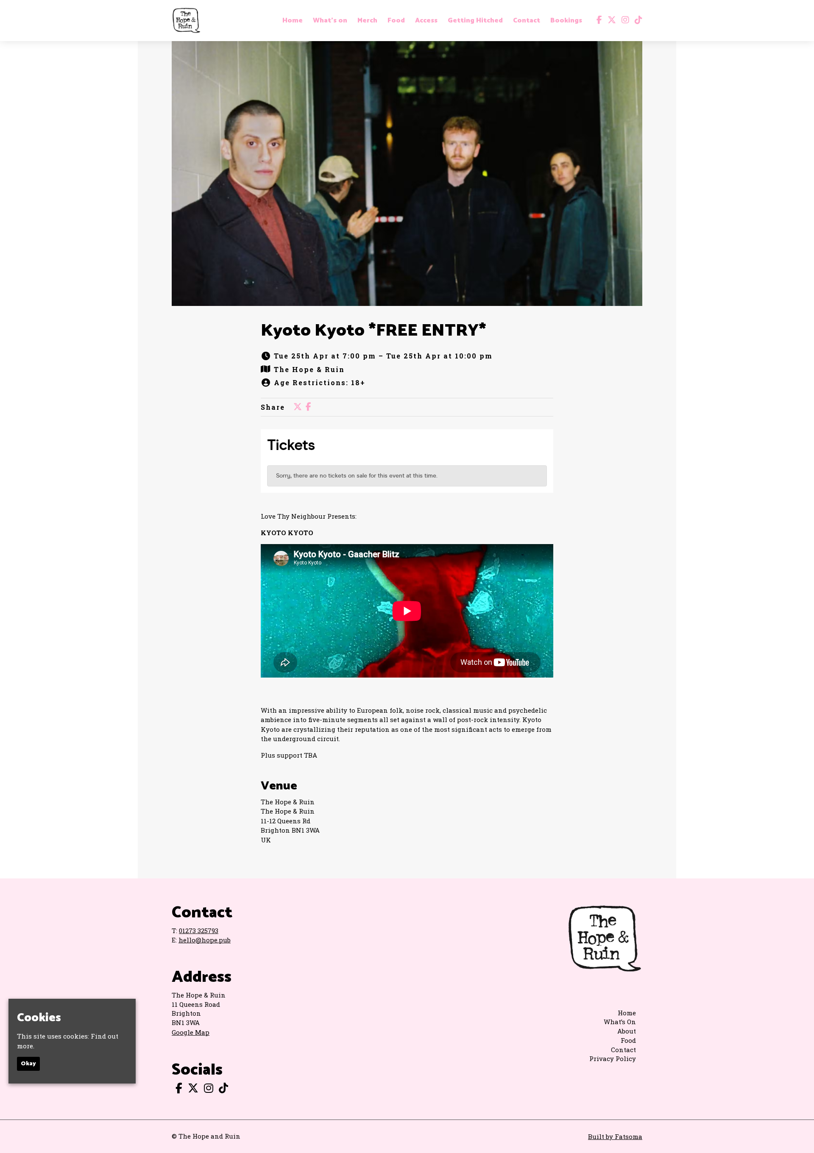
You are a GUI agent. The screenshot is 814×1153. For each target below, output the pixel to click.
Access (426, 21)
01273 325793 (198, 930)
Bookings (566, 21)
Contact (526, 21)
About (626, 1031)
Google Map (190, 1032)
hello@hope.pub (204, 940)
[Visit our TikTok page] (636, 20)
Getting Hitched (475, 21)
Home (292, 21)
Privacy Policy (612, 1058)
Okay (28, 1064)
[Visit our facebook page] (597, 20)
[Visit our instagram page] (623, 20)
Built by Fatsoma (615, 1136)
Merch (367, 21)
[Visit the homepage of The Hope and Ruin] (186, 20)
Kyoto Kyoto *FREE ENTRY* (373, 331)
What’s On (620, 1021)
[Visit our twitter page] (610, 20)
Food (396, 21)
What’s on (330, 21)
